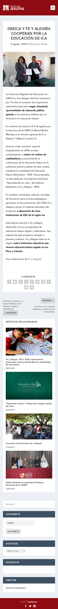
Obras (44, 44)
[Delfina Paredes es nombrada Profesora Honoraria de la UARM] (29, 465)
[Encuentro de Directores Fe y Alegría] (29, 426)
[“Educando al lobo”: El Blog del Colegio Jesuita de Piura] (29, 386)
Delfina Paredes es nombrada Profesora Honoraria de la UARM (25, 483)
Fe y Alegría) (34, 259)
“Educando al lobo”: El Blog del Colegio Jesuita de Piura (29, 404)
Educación (33, 44)
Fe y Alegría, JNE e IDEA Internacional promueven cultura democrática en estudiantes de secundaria (28, 362)
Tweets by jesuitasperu (16, 588)
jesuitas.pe (32, 602)
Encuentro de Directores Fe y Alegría (24, 443)
